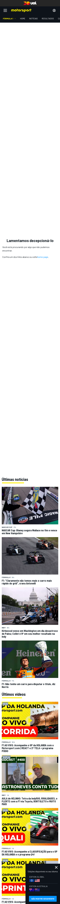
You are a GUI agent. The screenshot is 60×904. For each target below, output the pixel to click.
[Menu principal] (5, 10)
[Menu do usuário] (54, 10)
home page (42, 257)
